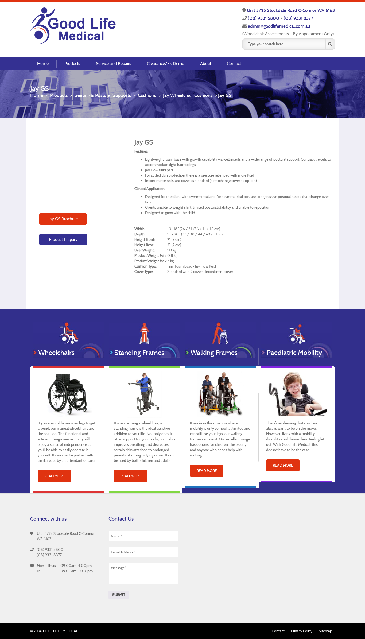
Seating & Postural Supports (103, 95)
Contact (234, 63)
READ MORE (54, 476)
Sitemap (325, 631)
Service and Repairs (113, 63)
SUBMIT (118, 594)
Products (72, 63)
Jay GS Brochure (63, 218)
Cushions (147, 95)
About (205, 63)
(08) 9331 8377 (298, 18)
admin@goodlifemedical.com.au (279, 26)
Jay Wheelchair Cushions (187, 95)
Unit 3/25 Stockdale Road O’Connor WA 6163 (291, 10)
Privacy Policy (301, 631)
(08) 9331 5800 (264, 18)
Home (43, 63)
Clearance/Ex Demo (165, 63)
